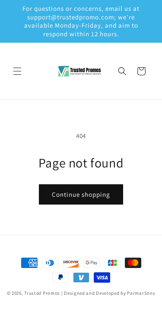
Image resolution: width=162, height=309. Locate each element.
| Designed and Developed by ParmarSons (108, 293)
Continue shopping (81, 194)
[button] (17, 71)
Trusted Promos (42, 293)
